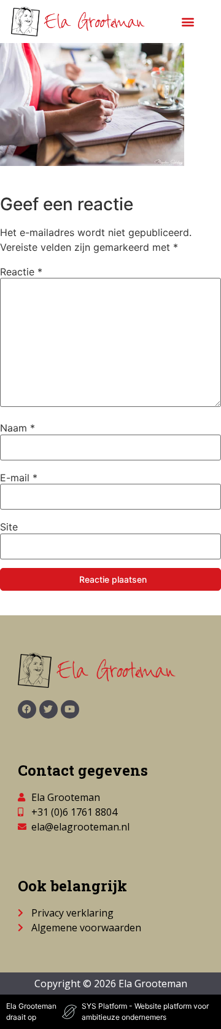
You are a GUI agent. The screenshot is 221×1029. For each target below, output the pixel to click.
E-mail (18, 478)
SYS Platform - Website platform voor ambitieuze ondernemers (145, 1011)
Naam (17, 428)
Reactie (21, 272)
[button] (188, 22)
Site (9, 527)
